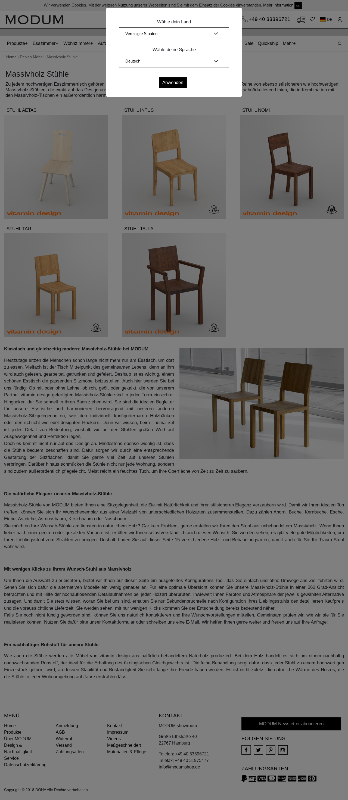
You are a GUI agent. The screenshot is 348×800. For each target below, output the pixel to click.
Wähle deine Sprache (174, 49)
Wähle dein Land (174, 21)
